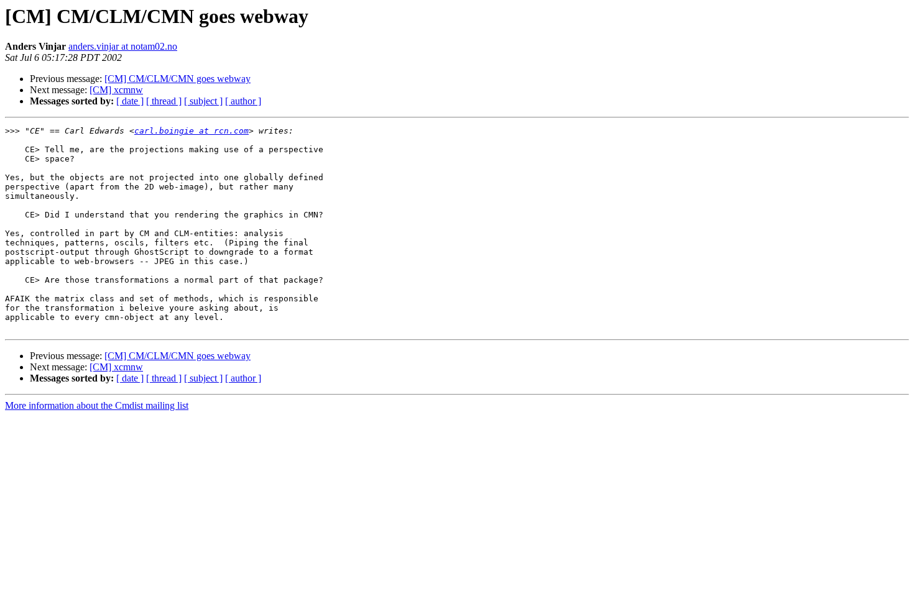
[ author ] (243, 101)
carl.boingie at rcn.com (191, 130)
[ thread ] (164, 101)
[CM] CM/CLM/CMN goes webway (177, 78)
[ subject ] (203, 101)
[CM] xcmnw (116, 90)
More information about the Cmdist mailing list (96, 405)
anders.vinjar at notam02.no (122, 46)
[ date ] (130, 101)
